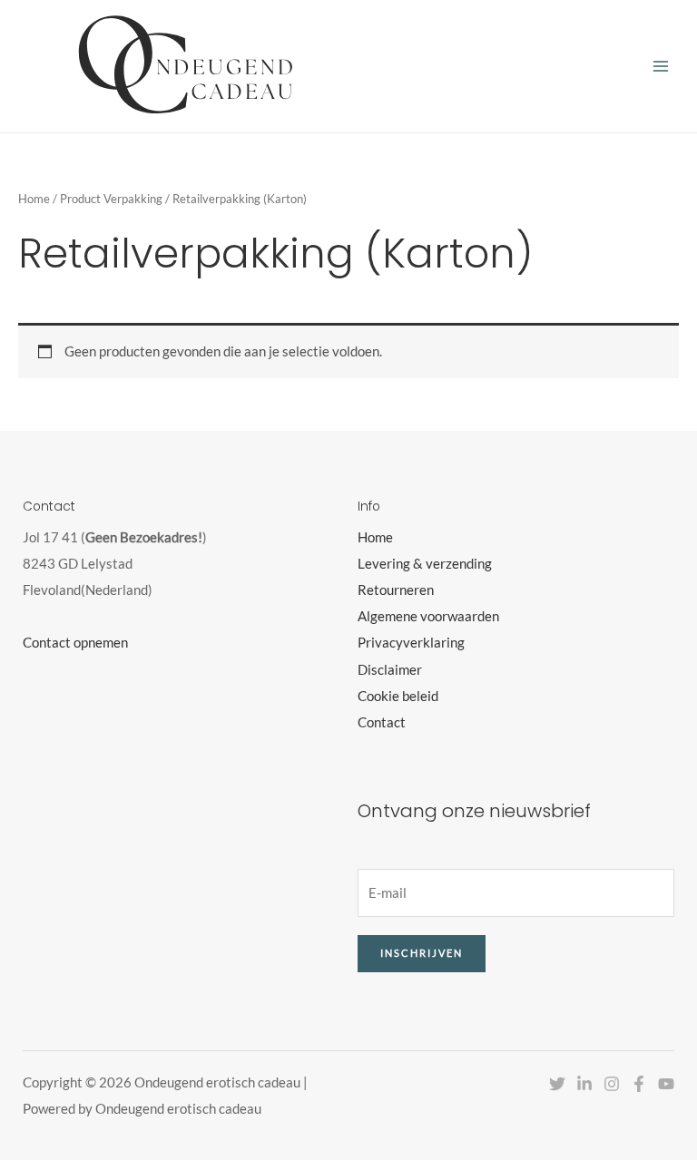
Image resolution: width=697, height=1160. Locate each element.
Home (34, 198)
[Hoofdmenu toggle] (661, 66)
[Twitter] (557, 1084)
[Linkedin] (584, 1084)
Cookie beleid (398, 696)
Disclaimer (390, 669)
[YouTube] (666, 1084)
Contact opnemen (75, 642)
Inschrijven (421, 953)
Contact (382, 722)
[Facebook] (639, 1084)
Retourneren (396, 590)
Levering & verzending (425, 563)
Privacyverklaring (411, 642)
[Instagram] (612, 1084)
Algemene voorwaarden (428, 616)
